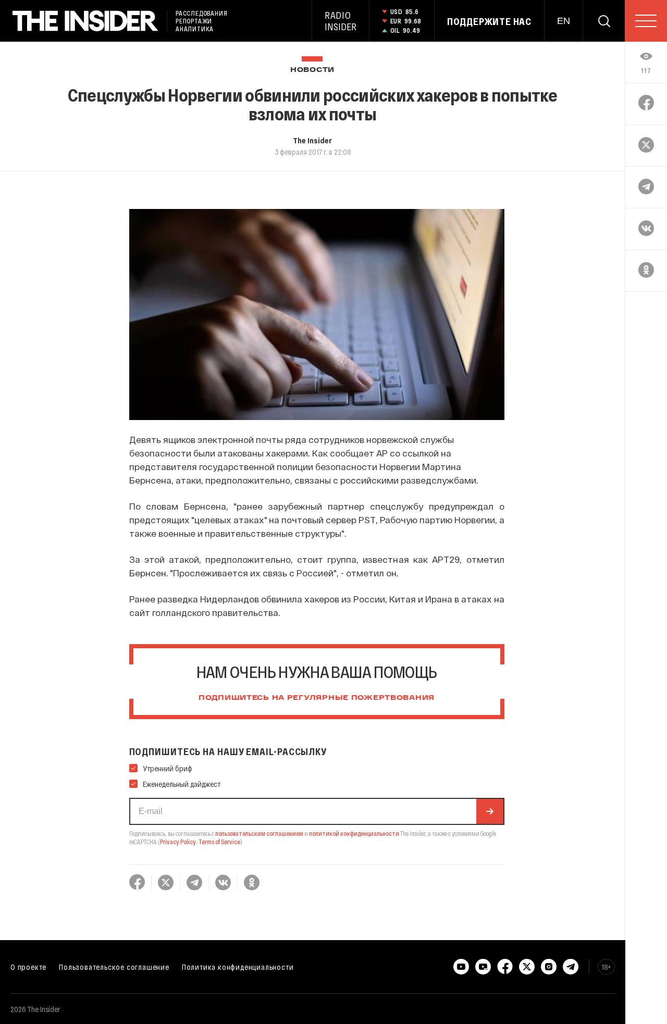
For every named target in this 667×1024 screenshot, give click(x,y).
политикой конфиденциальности (354, 833)
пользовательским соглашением (259, 833)
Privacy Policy (178, 841)
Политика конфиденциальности (238, 966)
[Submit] (489, 811)
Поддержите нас (489, 21)
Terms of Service (219, 841)
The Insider (312, 140)
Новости (312, 70)
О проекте (28, 966)
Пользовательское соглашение (114, 966)
